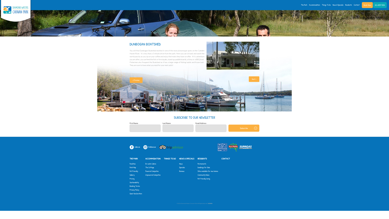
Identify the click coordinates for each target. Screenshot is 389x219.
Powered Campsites (152, 171)
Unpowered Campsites (153, 175)
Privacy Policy (134, 190)
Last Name (167, 123)
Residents (348, 5)
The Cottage (149, 167)
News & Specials (338, 5)
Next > (254, 79)
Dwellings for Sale (204, 167)
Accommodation (314, 5)
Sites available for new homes (208, 171)
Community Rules (203, 175)
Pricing (132, 178)
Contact (357, 5)
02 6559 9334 (380, 5)
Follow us (152, 147)
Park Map (133, 167)
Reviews (181, 171)
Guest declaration (136, 193)
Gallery (132, 175)
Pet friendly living (204, 178)
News (181, 164)
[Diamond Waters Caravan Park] (16, 11)
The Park (304, 5)
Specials (182, 167)
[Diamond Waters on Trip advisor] (171, 147)
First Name (134, 123)
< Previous (136, 80)
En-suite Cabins (150, 164)
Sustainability (134, 182)
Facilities (133, 164)
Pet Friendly (134, 171)
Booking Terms (135, 186)
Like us (137, 147)
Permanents (202, 164)
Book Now (367, 5)
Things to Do (326, 5)
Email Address (201, 123)
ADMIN (210, 203)
